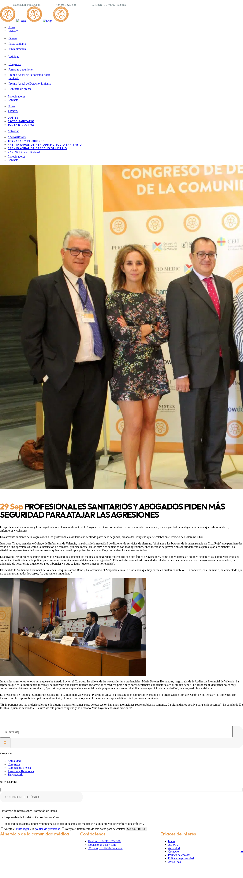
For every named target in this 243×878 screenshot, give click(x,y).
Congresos (14, 764)
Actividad (174, 848)
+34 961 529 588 (66, 4)
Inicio (171, 841)
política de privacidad (47, 828)
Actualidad (14, 760)
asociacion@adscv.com (27, 4)
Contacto (173, 851)
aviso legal (22, 828)
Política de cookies (179, 855)
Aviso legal (174, 861)
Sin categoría (15, 774)
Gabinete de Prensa (19, 767)
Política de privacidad (181, 858)
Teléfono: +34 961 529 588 (104, 841)
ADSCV (173, 844)
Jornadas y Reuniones (21, 771)
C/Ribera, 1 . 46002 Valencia (109, 4)
